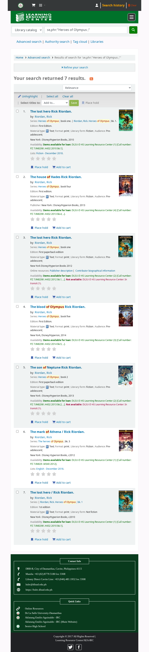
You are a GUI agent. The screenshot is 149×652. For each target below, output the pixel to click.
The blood (58, 307)
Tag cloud (80, 41)
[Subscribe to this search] (91, 78)
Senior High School (35, 626)
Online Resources (34, 608)
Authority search (57, 41)
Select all (52, 96)
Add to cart (63, 167)
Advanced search (29, 41)
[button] (33, 5)
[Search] (133, 30)
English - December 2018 (49, 469)
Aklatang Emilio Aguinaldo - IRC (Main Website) (51, 621)
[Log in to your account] (96, 5)
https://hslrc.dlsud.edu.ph (39, 589)
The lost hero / (52, 492)
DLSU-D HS (20, 5)
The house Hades (56, 177)
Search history (113, 5)
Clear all (67, 96)
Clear (133, 5)
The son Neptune (56, 367)
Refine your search (76, 68)
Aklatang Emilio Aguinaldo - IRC (42, 617)
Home (19, 58)
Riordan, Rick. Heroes (91, 121)
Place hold (41, 167)
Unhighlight (29, 96)
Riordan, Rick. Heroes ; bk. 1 (61, 502)
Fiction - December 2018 (49, 153)
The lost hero (51, 111)
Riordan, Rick (43, 117)
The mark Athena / (57, 432)
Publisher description (61, 271)
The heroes (50, 441)
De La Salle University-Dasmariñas (43, 613)
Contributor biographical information (95, 271)
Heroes (48, 121)
